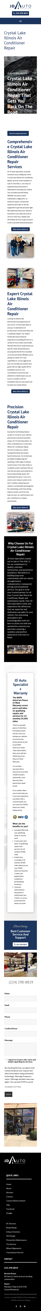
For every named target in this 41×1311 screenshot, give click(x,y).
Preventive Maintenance (16, 1240)
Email (7, 1005)
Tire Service (11, 1244)
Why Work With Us (20, 229)
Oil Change (10, 1236)
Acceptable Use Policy (13, 1087)
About (8, 1188)
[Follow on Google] (24, 1306)
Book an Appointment (18, 133)
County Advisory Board (15, 1201)
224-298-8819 (22, 13)
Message (9, 1040)
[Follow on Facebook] (16, 1306)
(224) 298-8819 (21, 982)
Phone (7, 1017)
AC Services (11, 1223)
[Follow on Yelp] (20, 1306)
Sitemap (27, 1300)
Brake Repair (11, 1227)
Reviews (9, 1192)
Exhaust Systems (13, 1232)
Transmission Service (14, 1252)
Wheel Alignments (13, 1248)
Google (9, 1213)
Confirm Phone (11, 1028)
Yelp (8, 1205)
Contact (9, 1196)
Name (7, 993)
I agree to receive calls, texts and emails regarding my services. (22, 1061)
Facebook (10, 1209)
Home (8, 1184)
